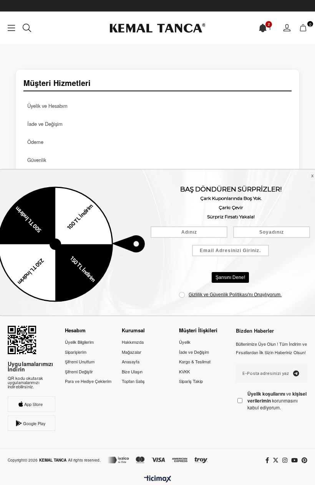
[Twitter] (276, 460)
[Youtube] (294, 460)
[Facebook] (267, 460)
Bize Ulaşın (132, 371)
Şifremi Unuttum (79, 362)
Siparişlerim (75, 352)
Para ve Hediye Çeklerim (88, 381)
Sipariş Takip (191, 381)
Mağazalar (131, 352)
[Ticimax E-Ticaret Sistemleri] (157, 479)
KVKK (184, 371)
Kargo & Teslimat (195, 362)
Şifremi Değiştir (79, 371)
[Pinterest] (304, 460)
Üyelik (185, 342)
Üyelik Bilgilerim (79, 342)
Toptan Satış (133, 381)
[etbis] (22, 340)
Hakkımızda (133, 342)
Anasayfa (130, 362)
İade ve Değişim (45, 123)
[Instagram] (284, 460)
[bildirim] (263, 28)
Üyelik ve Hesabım (47, 105)
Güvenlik (36, 159)
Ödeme (35, 141)
